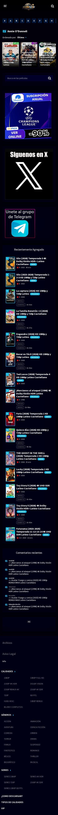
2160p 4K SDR (36, 689)
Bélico (7, 756)
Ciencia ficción (37, 727)
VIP (3, 808)
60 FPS (33, 695)
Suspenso (35, 744)
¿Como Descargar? (12, 796)
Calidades (7, 671)
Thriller (34, 756)
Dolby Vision (36, 683)
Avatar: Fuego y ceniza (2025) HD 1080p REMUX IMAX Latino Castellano (28, 581)
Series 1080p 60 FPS (13, 788)
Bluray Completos (13, 707)
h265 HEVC (9, 701)
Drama (33, 738)
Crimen (33, 733)
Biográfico (9, 762)
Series (5, 769)
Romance (34, 750)
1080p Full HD (37, 677)
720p (6, 695)
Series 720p (9, 782)
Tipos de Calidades (12, 802)
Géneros (6, 714)
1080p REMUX (36, 701)
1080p (7, 677)
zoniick (11, 561)
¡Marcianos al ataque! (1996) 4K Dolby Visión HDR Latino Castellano (30, 564)
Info (4, 661)
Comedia (8, 733)
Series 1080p (10, 776)
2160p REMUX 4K (11, 689)
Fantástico (9, 750)
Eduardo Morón (14, 604)
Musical (34, 762)
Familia (7, 744)
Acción (7, 721)
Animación (35, 721)
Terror (7, 738)
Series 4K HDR (36, 776)
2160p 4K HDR (10, 683)
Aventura (8, 727)
